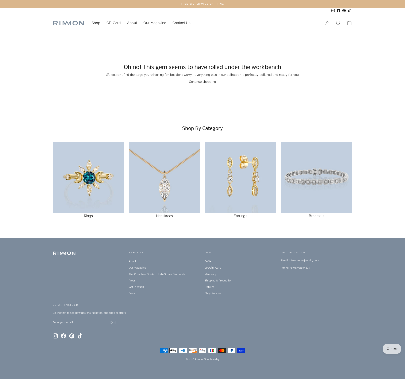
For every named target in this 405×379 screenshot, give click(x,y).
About (132, 23)
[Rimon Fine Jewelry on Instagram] (55, 335)
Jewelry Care (213, 267)
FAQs (208, 261)
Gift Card (114, 23)
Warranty (210, 274)
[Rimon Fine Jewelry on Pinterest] (71, 335)
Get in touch (136, 286)
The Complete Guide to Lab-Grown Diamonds (157, 274)
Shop (96, 23)
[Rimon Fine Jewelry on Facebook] (63, 335)
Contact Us (182, 23)
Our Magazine (154, 23)
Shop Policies (213, 293)
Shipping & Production (218, 280)
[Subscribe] (113, 322)
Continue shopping (202, 81)
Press (132, 280)
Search (133, 293)
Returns (209, 286)
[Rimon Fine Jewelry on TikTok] (79, 335)
